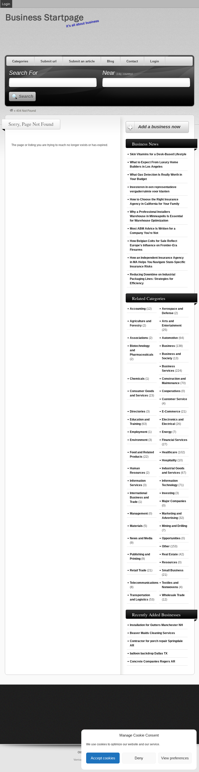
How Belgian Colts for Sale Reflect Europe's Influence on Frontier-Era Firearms (153, 245)
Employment (138, 432)
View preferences (175, 758)
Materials (136, 526)
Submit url (49, 61)
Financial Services (174, 440)
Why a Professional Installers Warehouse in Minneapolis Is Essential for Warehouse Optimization (156, 216)
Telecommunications (144, 582)
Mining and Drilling (174, 526)
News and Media (141, 538)
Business (168, 346)
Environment (139, 440)
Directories (137, 411)
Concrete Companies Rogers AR (152, 661)
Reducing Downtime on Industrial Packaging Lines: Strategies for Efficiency (152, 279)
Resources (169, 562)
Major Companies (174, 501)
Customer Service (174, 399)
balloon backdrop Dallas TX (148, 653)
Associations (139, 338)
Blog (110, 61)
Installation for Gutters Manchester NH (156, 625)
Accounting (138, 308)
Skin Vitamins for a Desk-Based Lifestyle (158, 154)
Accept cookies (103, 758)
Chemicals (137, 378)
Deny (139, 758)
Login (154, 61)
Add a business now (159, 126)
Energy (167, 432)
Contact (132, 61)
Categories (20, 61)
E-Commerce (171, 411)
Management (139, 513)
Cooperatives (171, 391)
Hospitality (169, 460)
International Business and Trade (139, 497)
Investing (168, 493)
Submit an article (82, 61)
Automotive (170, 338)
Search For (23, 72)
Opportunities (171, 538)
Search (26, 96)
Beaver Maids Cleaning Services (152, 633)
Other (166, 546)
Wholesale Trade (173, 595)
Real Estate (170, 554)
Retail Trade (138, 570)
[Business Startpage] (11, 110)
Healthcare (169, 452)
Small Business (172, 570)
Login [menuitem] (6, 4)
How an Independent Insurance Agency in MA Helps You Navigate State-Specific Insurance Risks (157, 262)
